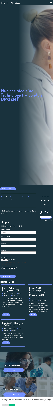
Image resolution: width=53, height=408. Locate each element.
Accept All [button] (12, 404)
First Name (5, 230)
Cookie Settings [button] (5, 404)
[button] (41, 200)
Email (3, 243)
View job (7, 314)
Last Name (5, 236)
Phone (4, 250)
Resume (4, 257)
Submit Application (9, 269)
